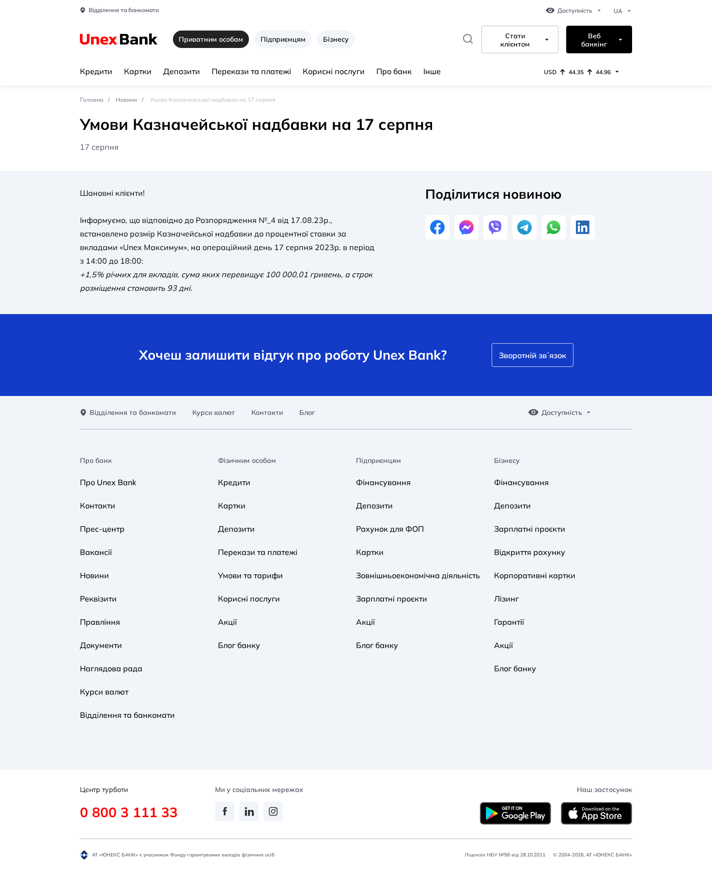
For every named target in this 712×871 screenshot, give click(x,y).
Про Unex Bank (108, 482)
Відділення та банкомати (124, 10)
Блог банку (239, 645)
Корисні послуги (334, 71)
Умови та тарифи (250, 575)
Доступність (574, 10)
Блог (307, 413)
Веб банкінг (594, 40)
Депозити (181, 71)
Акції (227, 622)
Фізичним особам (247, 461)
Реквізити (98, 598)
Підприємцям (283, 39)
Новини (126, 99)
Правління (100, 622)
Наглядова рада (111, 668)
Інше (432, 71)
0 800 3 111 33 (129, 812)
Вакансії (96, 552)
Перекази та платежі (251, 71)
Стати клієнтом (515, 40)
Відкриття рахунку (529, 552)
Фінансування (383, 482)
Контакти (267, 413)
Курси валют (213, 413)
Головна (91, 99)
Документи (101, 645)
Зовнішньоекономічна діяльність (418, 575)
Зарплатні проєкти (391, 598)
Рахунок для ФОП (390, 529)
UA (618, 11)
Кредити (96, 71)
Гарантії (509, 622)
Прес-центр (102, 529)
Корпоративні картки (534, 575)
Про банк (394, 71)
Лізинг (506, 598)
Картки (138, 71)
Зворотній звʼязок (532, 355)
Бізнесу (336, 39)
